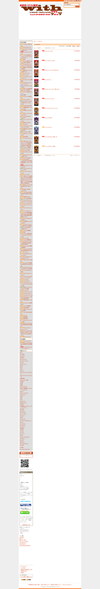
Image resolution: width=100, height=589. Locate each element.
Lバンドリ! (25, 251)
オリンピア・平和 (24, 380)
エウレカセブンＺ (27, 47)
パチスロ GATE (26, 99)
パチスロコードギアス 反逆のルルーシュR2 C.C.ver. (26, 102)
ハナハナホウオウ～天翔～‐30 (50, 136)
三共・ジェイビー (24, 392)
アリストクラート (24, 360)
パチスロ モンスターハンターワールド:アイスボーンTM (26, 284)
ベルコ (22, 430)
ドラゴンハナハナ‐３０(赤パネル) (51, 70)
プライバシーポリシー (67, 584)
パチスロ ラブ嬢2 (27, 131)
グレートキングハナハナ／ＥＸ (51, 108)
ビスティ (23, 427)
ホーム (35, 41)
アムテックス (23, 359)
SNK (22, 365)
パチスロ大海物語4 (27, 198)
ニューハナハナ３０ (48, 51)
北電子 (22, 381)
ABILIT (22, 357)
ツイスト (25, 315)
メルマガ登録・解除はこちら (26, 576)
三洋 (22, 396)
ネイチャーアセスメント (26, 420)
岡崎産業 (23, 378)
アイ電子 (23, 354)
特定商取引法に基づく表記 (34, 584)
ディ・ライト (23, 414)
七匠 (22, 417)
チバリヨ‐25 (25, 290)
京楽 (22, 383)
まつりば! (25, 124)
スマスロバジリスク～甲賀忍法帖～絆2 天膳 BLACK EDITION (26, 243)
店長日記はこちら (26, 524)
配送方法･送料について (56, 584)
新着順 (78, 46)
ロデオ (22, 440)
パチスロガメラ (26, 281)
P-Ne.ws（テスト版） (24, 541)
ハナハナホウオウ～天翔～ (50, 146)
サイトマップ (23, 566)
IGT (21, 352)
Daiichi (22, 404)
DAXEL (22, 409)
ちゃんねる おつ (23, 542)
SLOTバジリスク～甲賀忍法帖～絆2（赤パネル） (26, 186)
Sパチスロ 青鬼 (26, 150)
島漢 (24, 232)
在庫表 (22, 572)
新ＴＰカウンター (27, 336)
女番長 (24, 94)
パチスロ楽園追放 (27, 305)
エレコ (22, 370)
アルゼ (22, 362)
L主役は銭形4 (26, 307)
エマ (22, 369)
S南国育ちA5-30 (26, 196)
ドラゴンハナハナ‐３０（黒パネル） (52, 89)
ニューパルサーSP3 (27, 203)
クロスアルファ (24, 386)
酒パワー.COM (23, 539)
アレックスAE (26, 174)
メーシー (23, 433)
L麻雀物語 (25, 316)
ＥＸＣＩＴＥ (23, 364)
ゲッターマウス (26, 73)
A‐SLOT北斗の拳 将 (27, 105)
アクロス (23, 355)
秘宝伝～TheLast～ (27, 122)
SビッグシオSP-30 (48, 117)
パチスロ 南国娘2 (27, 230)
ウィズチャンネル (24, 510)
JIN (21, 399)
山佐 (22, 435)
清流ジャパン (23, 402)
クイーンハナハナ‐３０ (49, 98)
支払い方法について (45, 584)
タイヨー (23, 410)
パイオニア (23, 423)
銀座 (22, 385)
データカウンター (24, 443)
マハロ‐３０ (25, 74)
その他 (22, 445)
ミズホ (22, 432)
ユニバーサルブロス (25, 437)
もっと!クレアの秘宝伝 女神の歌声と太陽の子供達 (26, 264)
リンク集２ (23, 567)
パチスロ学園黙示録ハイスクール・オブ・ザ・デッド (26, 235)
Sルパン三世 (26, 238)
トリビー (23, 415)
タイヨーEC (23, 412)
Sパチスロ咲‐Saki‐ (27, 157)
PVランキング (22, 544)
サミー (22, 391)
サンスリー (23, 394)
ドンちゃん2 (26, 279)
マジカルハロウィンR (27, 295)
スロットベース (24, 329)
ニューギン (23, 418)
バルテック (23, 425)
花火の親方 (25, 136)
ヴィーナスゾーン (27, 210)
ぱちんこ (23, 441)
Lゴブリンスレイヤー (27, 291)
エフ (22, 367)
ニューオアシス (47, 79)
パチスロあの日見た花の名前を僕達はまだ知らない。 (26, 194)
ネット (22, 422)
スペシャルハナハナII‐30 (49, 60)
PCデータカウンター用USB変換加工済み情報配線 (26, 325)
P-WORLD (22, 537)
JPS (21, 397)
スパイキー (23, 401)
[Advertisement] (50, 27)
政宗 (24, 59)
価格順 (73, 46)
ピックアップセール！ (25, 449)
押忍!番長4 (25, 318)
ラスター (23, 438)
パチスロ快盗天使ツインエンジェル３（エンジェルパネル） (26, 56)
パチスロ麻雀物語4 (27, 239)
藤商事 (22, 428)
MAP (21, 532)
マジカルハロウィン (27, 293)
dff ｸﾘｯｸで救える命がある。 (25, 545)
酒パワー (21, 538)
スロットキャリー (27, 327)
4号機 (22, 447)
